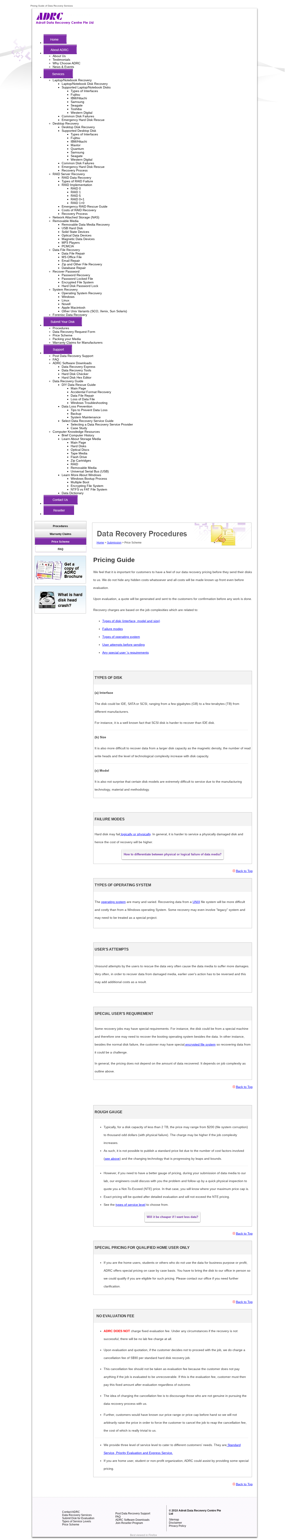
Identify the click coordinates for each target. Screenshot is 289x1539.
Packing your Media (67, 339)
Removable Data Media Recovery (86, 224)
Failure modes (112, 629)
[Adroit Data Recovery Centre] (64, 23)
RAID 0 (76, 188)
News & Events (63, 67)
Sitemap (174, 1519)
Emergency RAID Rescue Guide (84, 206)
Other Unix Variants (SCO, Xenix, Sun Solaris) (94, 311)
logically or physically (135, 834)
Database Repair (74, 268)
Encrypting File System (87, 486)
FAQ (56, 359)
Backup (76, 413)
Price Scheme (62, 335)
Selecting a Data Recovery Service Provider (102, 424)
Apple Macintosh (73, 307)
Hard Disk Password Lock (80, 286)
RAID (74, 464)
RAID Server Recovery (69, 174)
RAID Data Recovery (76, 177)
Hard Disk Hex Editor (76, 377)
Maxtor (76, 145)
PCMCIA (68, 246)
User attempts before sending (123, 644)
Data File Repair (73, 253)
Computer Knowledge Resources (76, 431)
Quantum (77, 148)
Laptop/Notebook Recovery (72, 80)
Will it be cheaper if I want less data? (172, 1217)
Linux (65, 300)
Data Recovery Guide (68, 381)
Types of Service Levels (76, 1521)
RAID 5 (76, 195)
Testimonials (61, 59)
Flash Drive (79, 457)
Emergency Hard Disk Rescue (83, 120)
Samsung (77, 102)
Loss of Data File (83, 399)
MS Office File (72, 257)
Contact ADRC (71, 1512)
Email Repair (71, 260)
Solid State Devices (75, 232)
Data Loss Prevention (77, 406)
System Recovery (65, 289)
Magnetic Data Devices (78, 239)
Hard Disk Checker (75, 374)
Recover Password (66, 271)
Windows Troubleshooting (89, 403)
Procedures (61, 328)
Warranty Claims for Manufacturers (78, 342)
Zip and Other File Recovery (82, 264)
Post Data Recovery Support (73, 356)
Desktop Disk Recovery (78, 127)
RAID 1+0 (77, 203)
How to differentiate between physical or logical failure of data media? (172, 854)
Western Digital (81, 112)
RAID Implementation (77, 185)
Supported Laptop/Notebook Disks (86, 87)
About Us (59, 56)
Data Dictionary (73, 493)
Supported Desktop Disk (79, 130)
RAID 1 (76, 192)
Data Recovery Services (77, 1515)
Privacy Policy (177, 1525)
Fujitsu (75, 94)
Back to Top (244, 871)
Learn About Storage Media (81, 439)
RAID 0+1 (77, 199)
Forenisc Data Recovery (70, 315)
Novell (66, 304)
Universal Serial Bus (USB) (90, 471)
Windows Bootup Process (89, 478)
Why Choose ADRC (66, 63)
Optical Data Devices (76, 235)
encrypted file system (200, 1044)
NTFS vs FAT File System (89, 489)
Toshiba (76, 109)
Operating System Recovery (82, 293)
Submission (114, 542)
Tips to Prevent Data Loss (89, 410)
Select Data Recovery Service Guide (88, 421)
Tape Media (79, 453)
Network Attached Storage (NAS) (76, 217)
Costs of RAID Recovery (79, 210)
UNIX (196, 902)
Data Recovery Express (78, 366)
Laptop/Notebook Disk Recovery (85, 84)
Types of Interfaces (84, 91)
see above (112, 1158)
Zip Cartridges (81, 460)
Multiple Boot (80, 482)
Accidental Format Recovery (91, 392)
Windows (68, 297)
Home (100, 542)
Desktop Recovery (66, 123)
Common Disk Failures (78, 116)
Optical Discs (80, 449)
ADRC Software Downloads (72, 363)
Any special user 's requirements (125, 652)
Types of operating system (121, 637)
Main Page (78, 388)
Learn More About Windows (81, 475)
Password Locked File (77, 278)
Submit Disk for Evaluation (78, 1518)
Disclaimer (175, 1522)
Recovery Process (75, 170)
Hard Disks (78, 446)
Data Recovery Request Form (74, 331)
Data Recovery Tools (76, 370)
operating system (113, 902)
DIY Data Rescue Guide (79, 384)
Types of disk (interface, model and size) (131, 621)
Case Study (79, 428)
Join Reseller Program (129, 1523)
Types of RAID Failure (77, 181)
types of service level (130, 1204)
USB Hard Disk (72, 228)
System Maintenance (86, 417)
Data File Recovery (66, 250)
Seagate (77, 105)
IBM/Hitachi (79, 98)
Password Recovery (76, 275)
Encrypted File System (78, 282)
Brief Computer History (78, 435)
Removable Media (66, 221)
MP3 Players (71, 242)
